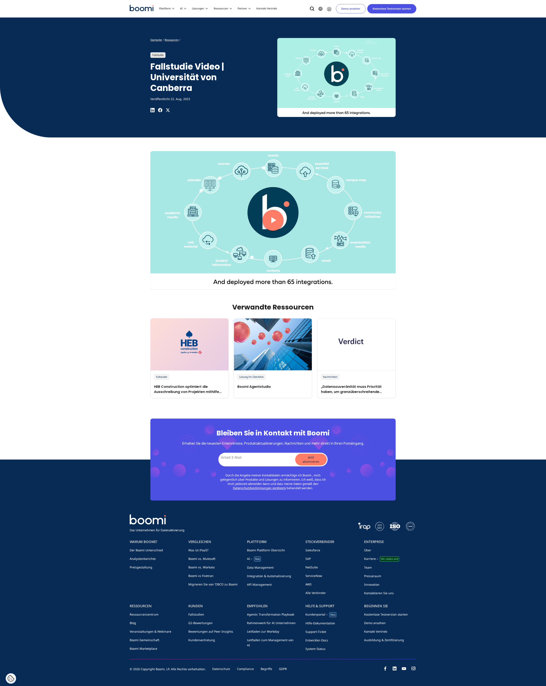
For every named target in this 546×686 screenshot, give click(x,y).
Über (367, 550)
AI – (253, 559)
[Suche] (312, 8)
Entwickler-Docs (316, 640)
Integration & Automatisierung (269, 576)
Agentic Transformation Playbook (270, 614)
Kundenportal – (320, 614)
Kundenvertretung (201, 640)
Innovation (371, 584)
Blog (133, 623)
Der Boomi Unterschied (146, 550)
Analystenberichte (143, 559)
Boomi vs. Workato (201, 567)
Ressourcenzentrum (144, 614)
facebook (385, 668)
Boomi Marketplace (143, 649)
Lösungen (198, 8)
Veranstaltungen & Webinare (150, 631)
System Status (315, 649)
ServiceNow (313, 576)
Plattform (165, 8)
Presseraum (372, 576)
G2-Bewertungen (200, 623)
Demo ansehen (350, 8)
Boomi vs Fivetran (200, 576)
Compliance (245, 669)
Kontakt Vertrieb (266, 8)
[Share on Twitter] (168, 110)
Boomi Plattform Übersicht (266, 550)
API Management (259, 584)
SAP (308, 559)
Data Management (260, 567)
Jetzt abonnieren (311, 459)
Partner (242, 8)
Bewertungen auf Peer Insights (210, 631)
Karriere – (381, 559)
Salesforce (312, 550)
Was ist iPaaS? (198, 550)
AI (181, 8)
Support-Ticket (315, 632)
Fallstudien (196, 614)
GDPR (283, 669)
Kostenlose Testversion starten (392, 8)
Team (368, 567)
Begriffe (266, 669)
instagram (413, 668)
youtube (404, 668)
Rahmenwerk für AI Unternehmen (271, 623)
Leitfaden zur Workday (263, 631)
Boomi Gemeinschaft (144, 640)
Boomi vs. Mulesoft (201, 559)
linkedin (395, 668)
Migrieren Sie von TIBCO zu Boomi (213, 584)
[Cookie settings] (11, 678)
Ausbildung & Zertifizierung (384, 640)
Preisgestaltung (141, 567)
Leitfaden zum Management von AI (270, 642)
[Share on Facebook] (160, 110)
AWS (308, 584)
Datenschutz (221, 669)
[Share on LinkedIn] (152, 110)
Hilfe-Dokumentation (320, 623)
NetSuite (311, 567)
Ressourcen (221, 8)
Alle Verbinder (315, 593)
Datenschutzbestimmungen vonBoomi (259, 488)
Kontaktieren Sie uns (379, 593)
